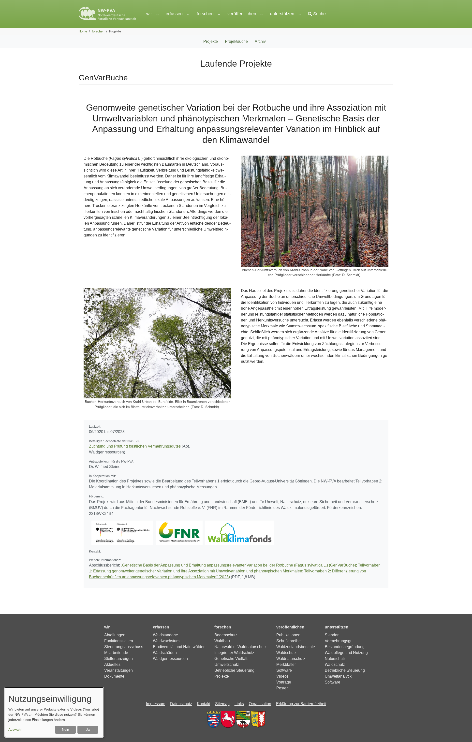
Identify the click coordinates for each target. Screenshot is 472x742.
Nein (65, 729)
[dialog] (54, 712)
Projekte (210, 41)
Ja (88, 729)
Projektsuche (236, 41)
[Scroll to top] (461, 731)
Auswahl (14, 729)
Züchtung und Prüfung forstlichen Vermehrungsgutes (135, 446)
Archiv (260, 41)
